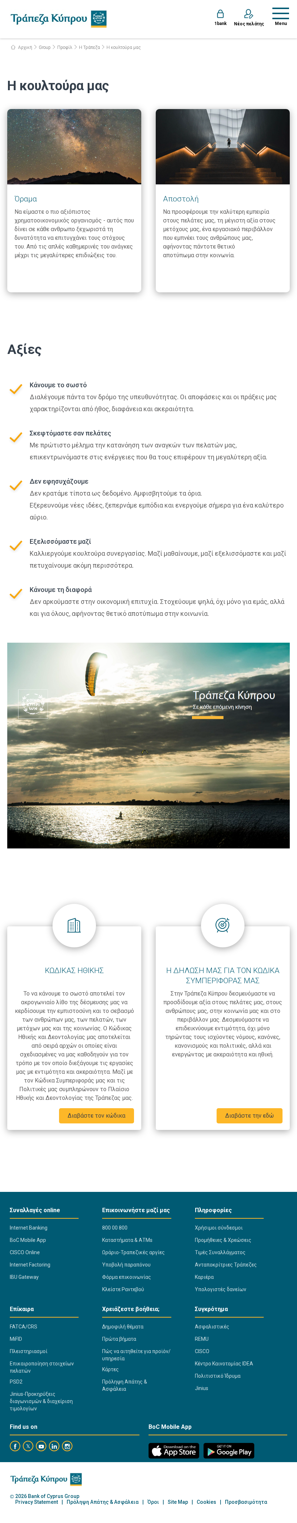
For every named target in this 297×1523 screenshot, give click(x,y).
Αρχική (24, 47)
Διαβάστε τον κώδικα (96, 1115)
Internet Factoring (30, 1265)
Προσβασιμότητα (246, 1502)
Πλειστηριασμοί (28, 1351)
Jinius (201, 1388)
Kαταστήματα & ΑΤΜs (127, 1240)
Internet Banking (28, 1228)
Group (45, 47)
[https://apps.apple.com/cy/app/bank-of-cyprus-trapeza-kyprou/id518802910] (173, 1451)
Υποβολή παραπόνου (126, 1265)
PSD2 (16, 1382)
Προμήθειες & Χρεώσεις (223, 1240)
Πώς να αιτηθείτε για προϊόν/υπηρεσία (136, 1354)
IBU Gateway (24, 1277)
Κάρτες (110, 1369)
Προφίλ (64, 47)
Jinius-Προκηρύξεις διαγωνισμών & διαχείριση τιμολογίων (41, 1401)
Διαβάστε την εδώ (249, 1115)
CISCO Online (25, 1252)
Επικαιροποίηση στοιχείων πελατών (42, 1367)
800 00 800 (114, 1228)
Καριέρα (204, 1277)
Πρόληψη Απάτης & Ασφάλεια (124, 1385)
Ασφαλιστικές (212, 1327)
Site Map (178, 1502)
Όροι (153, 1502)
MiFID (16, 1339)
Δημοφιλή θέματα (122, 1327)
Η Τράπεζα (89, 47)
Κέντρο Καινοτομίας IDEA (224, 1363)
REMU (202, 1339)
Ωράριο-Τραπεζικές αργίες (133, 1252)
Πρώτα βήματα (119, 1339)
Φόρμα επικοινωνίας (126, 1277)
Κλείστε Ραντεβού (123, 1289)
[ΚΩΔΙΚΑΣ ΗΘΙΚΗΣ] (74, 925)
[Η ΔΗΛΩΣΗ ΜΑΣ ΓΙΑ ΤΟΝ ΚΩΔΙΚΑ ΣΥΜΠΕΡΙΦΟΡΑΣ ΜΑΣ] (222, 925)
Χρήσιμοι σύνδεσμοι (219, 1228)
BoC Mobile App (28, 1240)
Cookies (206, 1502)
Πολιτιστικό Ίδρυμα (217, 1376)
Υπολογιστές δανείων (220, 1289)
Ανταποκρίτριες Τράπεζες (226, 1265)
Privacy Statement (36, 1502)
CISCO (202, 1351)
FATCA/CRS (23, 1327)
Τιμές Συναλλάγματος (220, 1252)
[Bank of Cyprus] (58, 18)
